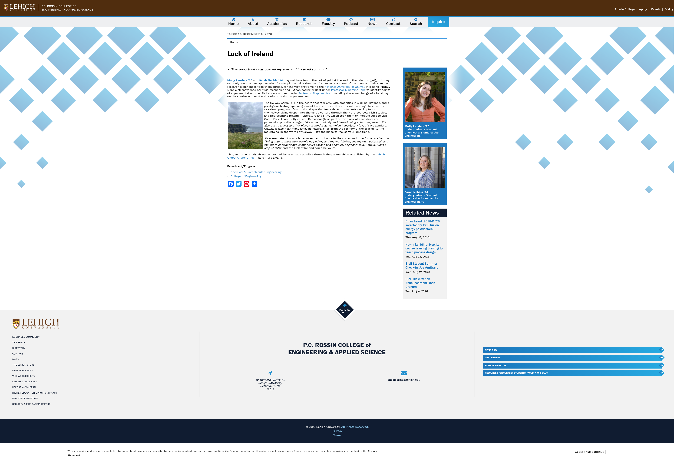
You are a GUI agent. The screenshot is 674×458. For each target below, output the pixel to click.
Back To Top (344, 311)
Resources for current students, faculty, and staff (516, 373)
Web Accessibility (23, 376)
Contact (17, 353)
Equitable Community (26, 337)
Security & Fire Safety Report (31, 404)
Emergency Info (22, 370)
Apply (643, 9)
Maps (15, 359)
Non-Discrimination (25, 398)
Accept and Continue (589, 452)
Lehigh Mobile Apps (24, 381)
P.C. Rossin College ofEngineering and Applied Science (67, 7)
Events (655, 9)
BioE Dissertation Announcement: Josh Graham (420, 283)
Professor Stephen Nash (315, 93)
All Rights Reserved (354, 427)
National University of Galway (345, 86)
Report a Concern (24, 387)
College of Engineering (246, 176)
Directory (18, 348)
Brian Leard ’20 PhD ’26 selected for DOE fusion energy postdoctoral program (422, 227)
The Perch (18, 342)
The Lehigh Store (23, 364)
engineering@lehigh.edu (404, 379)
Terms (337, 435)
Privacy (337, 431)
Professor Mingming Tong (348, 90)
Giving (669, 9)
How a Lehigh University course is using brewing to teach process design (424, 248)
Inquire (438, 22)
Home (234, 42)
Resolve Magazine (496, 365)
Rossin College (625, 9)
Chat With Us (492, 357)
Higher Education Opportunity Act (34, 393)
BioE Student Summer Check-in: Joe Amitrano (421, 266)
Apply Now (491, 350)
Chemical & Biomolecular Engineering (256, 172)
